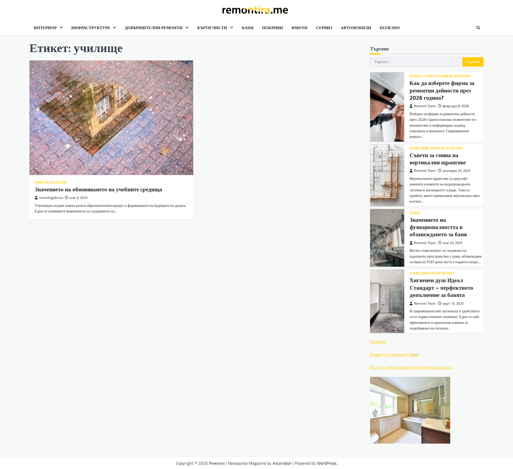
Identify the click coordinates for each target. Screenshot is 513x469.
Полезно (390, 28)
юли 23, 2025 (453, 242)
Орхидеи (378, 341)
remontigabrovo (51, 197)
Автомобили (356, 28)
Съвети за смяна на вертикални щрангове (438, 158)
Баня (248, 28)
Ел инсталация (436, 76)
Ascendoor (282, 463)
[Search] (478, 28)
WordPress (326, 463)
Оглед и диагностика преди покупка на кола (410, 367)
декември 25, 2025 (457, 170)
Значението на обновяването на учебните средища (98, 189)
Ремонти (217, 463)
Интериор (45, 28)
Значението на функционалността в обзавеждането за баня (438, 227)
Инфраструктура (90, 28)
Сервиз (324, 28)
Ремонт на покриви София (394, 354)
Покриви (272, 28)
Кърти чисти (212, 28)
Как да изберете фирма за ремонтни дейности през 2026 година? (442, 90)
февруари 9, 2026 (456, 105)
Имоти (300, 28)
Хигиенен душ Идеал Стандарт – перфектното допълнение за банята (441, 287)
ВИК (425, 148)
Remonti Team (425, 105)
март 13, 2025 (453, 303)
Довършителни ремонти (153, 28)
